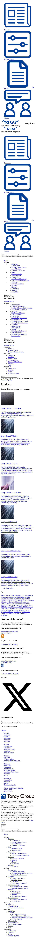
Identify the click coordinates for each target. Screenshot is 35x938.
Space (13, 272)
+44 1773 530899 (12, 644)
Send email (4, 644)
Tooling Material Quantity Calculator (21, 917)
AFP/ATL (19, 595)
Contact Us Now (9, 301)
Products (6, 744)
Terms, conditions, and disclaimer (13, 788)
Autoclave (6, 597)
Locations (10, 370)
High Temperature (16, 314)
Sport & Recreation (13, 610)
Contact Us (7, 778)
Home (6, 261)
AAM (3, 595)
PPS (25, 607)
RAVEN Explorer (16, 919)
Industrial (14, 290)
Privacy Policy (8, 791)
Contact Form (12, 368)
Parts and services (16, 332)
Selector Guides (12, 358)
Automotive (14, 277)
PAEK (14, 605)
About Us (10, 348)
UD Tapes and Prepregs (18, 306)
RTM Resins (15, 316)
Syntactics (14, 329)
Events (10, 371)
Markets (6, 733)
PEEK (18, 605)
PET (3, 607)
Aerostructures (15, 265)
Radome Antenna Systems (18, 267)
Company (7, 756)
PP (22, 607)
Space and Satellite (16, 274)
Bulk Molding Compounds (19, 309)
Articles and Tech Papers (15, 362)
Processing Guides (13, 360)
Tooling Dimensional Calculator (20, 916)
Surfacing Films (15, 327)
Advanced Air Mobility (18, 270)
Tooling (17, 613)
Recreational (15, 288)
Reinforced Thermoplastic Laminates (21, 308)
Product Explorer (9, 588)
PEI (22, 605)
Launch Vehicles (16, 275)
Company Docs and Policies (16, 352)
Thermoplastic (15, 304)
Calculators (11, 357)
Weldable (23, 613)
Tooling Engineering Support (19, 323)
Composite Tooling (16, 319)
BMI (20, 597)
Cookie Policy (8, 789)
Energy (5, 600)
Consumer (14, 282)
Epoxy (11, 600)
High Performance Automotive (20, 280)
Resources (7, 764)
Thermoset (14, 311)
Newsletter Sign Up (13, 373)
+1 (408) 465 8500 (12, 674)
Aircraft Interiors (16, 269)
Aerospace (14, 264)
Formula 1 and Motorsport (18, 279)
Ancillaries (14, 324)
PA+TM (5, 605)
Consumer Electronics (17, 284)
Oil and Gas (14, 292)
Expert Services (15, 336)
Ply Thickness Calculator (18, 914)
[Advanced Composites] (10, 132)
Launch (12, 602)
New (10, 603)
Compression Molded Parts (19, 334)
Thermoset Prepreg (8, 613)
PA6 (10, 605)
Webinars (10, 363)
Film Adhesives (15, 326)
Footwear (14, 285)
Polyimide (8, 607)
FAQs (9, 365)
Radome (14, 608)
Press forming (6, 608)
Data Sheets (11, 355)
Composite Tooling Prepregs (19, 321)
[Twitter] (17, 714)
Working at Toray (13, 350)
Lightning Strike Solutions (18, 331)
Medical (13, 287)
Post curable (16, 607)
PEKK (26, 605)
